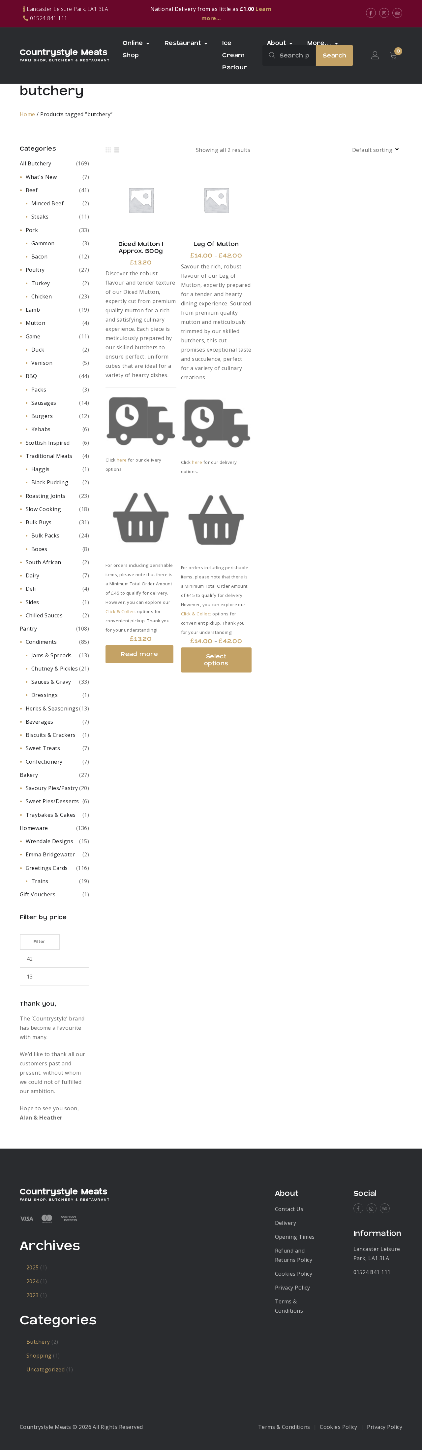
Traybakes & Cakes (51, 814)
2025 (32, 1267)
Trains (39, 881)
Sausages (43, 402)
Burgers (42, 416)
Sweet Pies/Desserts (52, 801)
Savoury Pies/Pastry (52, 788)
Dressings (44, 695)
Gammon (43, 243)
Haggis (40, 469)
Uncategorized (45, 1369)
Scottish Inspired (48, 442)
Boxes (39, 549)
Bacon (39, 256)
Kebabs (41, 429)
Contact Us (289, 1209)
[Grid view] (108, 150)
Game (33, 336)
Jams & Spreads (51, 655)
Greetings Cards (47, 868)
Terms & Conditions (284, 1427)
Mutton (35, 323)
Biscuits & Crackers (51, 735)
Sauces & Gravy (51, 681)
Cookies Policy (294, 1273)
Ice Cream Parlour (234, 55)
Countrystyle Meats (63, 52)
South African (43, 562)
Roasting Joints (46, 496)
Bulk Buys (39, 522)
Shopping (39, 1355)
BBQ (31, 376)
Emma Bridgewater (50, 854)
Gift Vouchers (37, 894)
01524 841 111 (372, 1272)
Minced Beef (47, 203)
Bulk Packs (45, 535)
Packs (38, 389)
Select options (216, 200)
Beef (32, 190)
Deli (31, 588)
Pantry (28, 628)
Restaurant (183, 43)
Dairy (33, 575)
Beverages (39, 721)
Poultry (35, 269)
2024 (32, 1281)
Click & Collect (121, 611)
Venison (41, 362)
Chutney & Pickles (54, 668)
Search (335, 55)
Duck (38, 349)
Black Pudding (49, 482)
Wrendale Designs (50, 841)
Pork (32, 230)
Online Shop (133, 49)
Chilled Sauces (44, 615)
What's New (41, 177)
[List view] (116, 150)
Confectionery (44, 761)
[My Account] (375, 55)
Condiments (41, 641)
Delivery (285, 1222)
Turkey (40, 283)
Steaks (40, 216)
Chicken (41, 296)
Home (27, 114)
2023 (32, 1295)
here (122, 460)
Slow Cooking (43, 509)
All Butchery (35, 163)
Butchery (38, 1341)
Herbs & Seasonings (52, 708)
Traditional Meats (49, 456)
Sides (32, 602)
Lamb (33, 309)
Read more (141, 200)
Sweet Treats (43, 748)
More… (319, 43)
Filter (40, 942)
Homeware (34, 828)
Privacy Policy (292, 1287)
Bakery (29, 774)
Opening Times (295, 1236)
